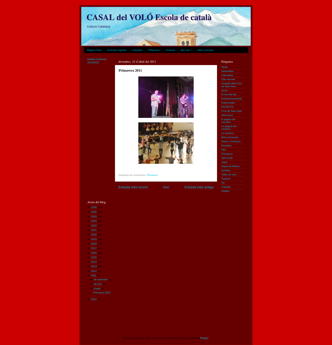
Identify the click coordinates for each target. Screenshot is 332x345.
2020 (94, 234)
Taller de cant (228, 174)
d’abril (97, 288)
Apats (224, 67)
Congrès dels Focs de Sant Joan (231, 85)
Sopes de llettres (230, 166)
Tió (223, 183)
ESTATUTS (227, 107)
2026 (94, 207)
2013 (94, 266)
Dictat (224, 90)
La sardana (227, 133)
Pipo (223, 149)
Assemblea (227, 71)
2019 (94, 239)
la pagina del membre (228, 120)
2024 (94, 216)
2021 (94, 230)
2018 (94, 243)
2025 (94, 212)
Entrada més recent (133, 187)
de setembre (101, 279)
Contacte (170, 50)
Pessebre (226, 145)
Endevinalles (228, 102)
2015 (94, 257)
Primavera (152, 175)
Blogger (204, 338)
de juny (98, 284)
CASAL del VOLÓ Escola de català (149, 17)
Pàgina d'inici (94, 50)
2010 (94, 299)
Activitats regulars (117, 50)
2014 (94, 262)
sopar (224, 162)
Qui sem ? (186, 50)
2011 (94, 275)
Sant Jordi (226, 158)
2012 (94, 271)
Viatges (225, 191)
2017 (94, 248)
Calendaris (227, 75)
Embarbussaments (231, 98)
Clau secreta (228, 79)
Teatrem (225, 178)
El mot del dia (228, 94)
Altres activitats (205, 50)
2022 (94, 225)
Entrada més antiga (199, 187)
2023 (94, 221)
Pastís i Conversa (231, 141)
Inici (166, 187)
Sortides (225, 170)
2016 (94, 253)
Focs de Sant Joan (231, 111)
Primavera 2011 (101, 292)
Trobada (225, 187)
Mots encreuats (229, 137)
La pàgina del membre (228, 127)
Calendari (137, 50)
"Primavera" (154, 50)
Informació (227, 115)
